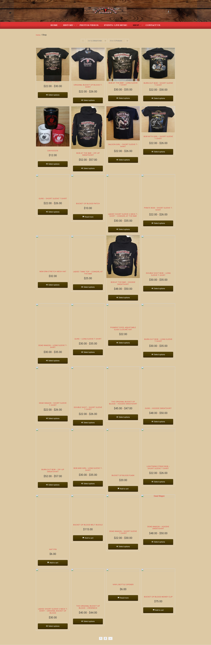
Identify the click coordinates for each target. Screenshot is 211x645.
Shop (136, 25)
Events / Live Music (115, 25)
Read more (89, 217)
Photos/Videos (89, 25)
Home (54, 25)
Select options (53, 95)
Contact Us (153, 25)
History (68, 25)
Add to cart (124, 489)
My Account (168, 11)
